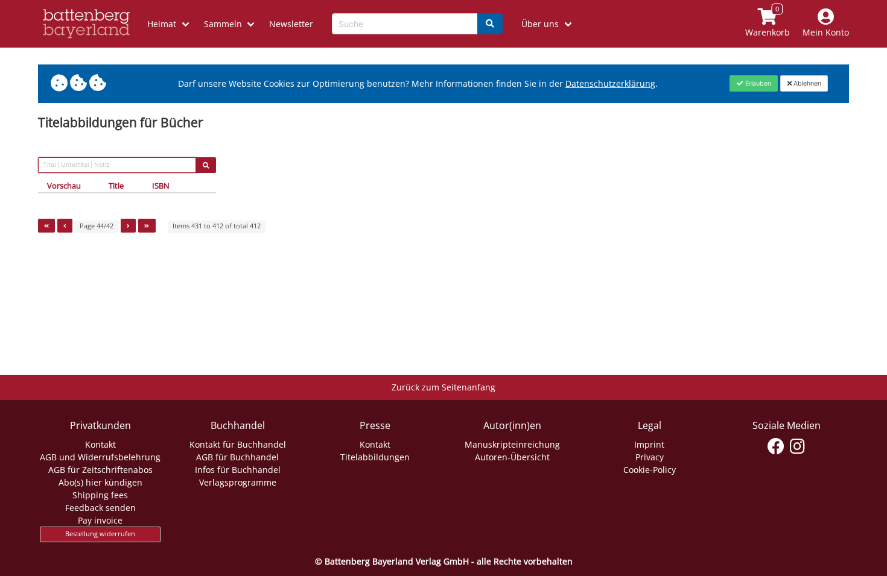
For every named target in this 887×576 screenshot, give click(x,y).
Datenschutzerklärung (610, 83)
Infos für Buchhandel (238, 469)
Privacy (649, 457)
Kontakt (100, 444)
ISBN (161, 185)
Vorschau (64, 185)
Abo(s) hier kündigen (100, 482)
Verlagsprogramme (237, 482)
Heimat (161, 24)
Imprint (649, 444)
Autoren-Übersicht (512, 457)
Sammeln (223, 24)
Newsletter (291, 24)
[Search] (490, 23)
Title (116, 185)
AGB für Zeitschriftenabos (100, 469)
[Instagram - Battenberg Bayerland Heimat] (797, 446)
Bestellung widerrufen (100, 534)
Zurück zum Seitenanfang (443, 387)
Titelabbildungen (375, 457)
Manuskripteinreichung (512, 444)
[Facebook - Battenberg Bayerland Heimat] (776, 446)
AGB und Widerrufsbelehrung (100, 457)
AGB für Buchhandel (237, 457)
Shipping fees (100, 495)
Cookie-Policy (649, 469)
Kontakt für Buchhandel (237, 444)
